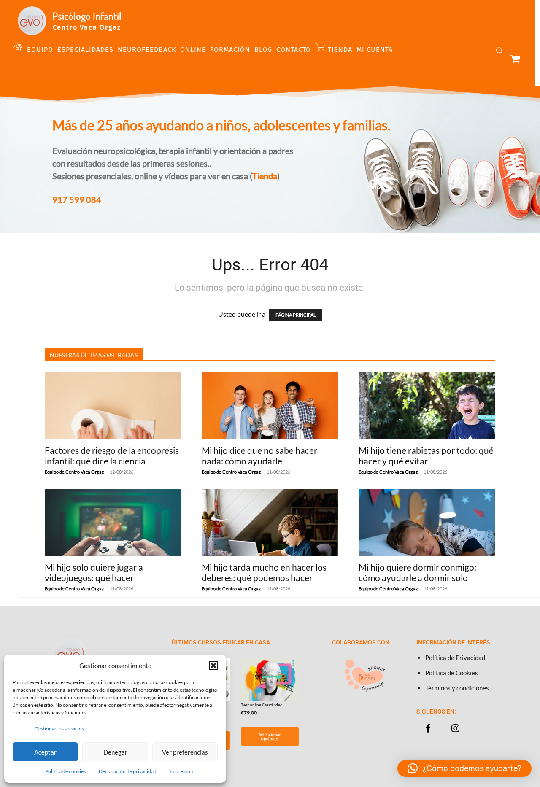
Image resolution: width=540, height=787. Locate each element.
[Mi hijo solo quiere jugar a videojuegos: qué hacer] (113, 522)
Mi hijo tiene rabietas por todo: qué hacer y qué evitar (426, 455)
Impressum (182, 771)
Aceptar (45, 752)
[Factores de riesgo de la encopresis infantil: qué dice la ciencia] (113, 405)
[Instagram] (455, 728)
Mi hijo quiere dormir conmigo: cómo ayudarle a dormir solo (417, 572)
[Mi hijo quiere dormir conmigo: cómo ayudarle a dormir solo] (427, 522)
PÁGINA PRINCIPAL (295, 315)
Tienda (264, 176)
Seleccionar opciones (270, 736)
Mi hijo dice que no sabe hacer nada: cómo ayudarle (259, 455)
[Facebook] (428, 728)
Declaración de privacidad (128, 771)
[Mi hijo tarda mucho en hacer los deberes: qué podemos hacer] (270, 522)
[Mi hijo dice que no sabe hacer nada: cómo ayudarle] (270, 405)
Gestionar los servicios (59, 728)
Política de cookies (65, 771)
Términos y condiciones (457, 688)
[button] (213, 665)
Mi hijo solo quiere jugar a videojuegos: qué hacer (94, 572)
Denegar (115, 752)
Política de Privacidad (455, 657)
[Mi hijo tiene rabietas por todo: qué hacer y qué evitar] (427, 405)
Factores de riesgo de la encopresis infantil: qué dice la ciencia (112, 455)
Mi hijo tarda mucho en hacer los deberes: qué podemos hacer (264, 572)
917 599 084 (76, 199)
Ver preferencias (185, 752)
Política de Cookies (451, 672)
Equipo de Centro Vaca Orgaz (74, 471)
